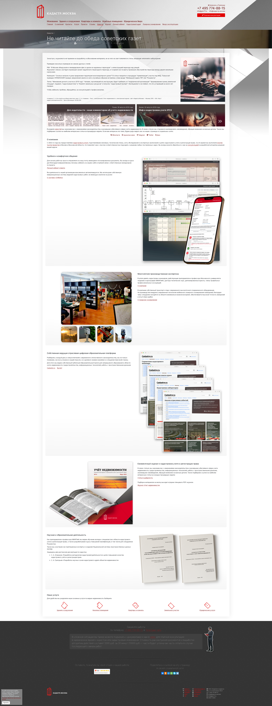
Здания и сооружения (69, 21)
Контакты (68, 24)
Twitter (150, 135)
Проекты (84, 24)
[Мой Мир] (168, 673)
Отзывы (92, 24)
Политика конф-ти (199, 689)
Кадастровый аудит (134, 24)
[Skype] (174, 673)
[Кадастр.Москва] (85, 11)
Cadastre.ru (51, 368)
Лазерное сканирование (152, 24)
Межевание (52, 21)
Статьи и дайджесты (145, 478)
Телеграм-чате (153, 630)
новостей (58, 129)
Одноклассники (129, 135)
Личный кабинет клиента (56, 168)
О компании (59, 24)
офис (153, 637)
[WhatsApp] (171, 673)
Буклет (59, 368)
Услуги (76, 24)
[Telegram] (177, 673)
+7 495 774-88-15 (211, 8)
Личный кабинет (119, 24)
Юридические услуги (207, 610)
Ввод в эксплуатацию (170, 24)
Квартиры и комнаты (91, 21)
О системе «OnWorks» (55, 178)
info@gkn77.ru (202, 11)
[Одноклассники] (165, 673)
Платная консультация (211, 15)
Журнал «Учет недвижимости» (149, 485)
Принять (6, 703)
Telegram (141, 135)
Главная (50, 24)
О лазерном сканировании (147, 300)
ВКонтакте (116, 135)
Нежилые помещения (112, 21)
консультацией (193, 145)
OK (185, 696)
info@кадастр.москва (217, 11)
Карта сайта (197, 690)
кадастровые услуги (80, 143)
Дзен (158, 135)
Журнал (108, 24)
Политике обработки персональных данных (11, 698)
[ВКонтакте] (162, 673)
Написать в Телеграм (217, 5)
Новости (100, 24)
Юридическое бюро (133, 21)
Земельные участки (171, 610)
